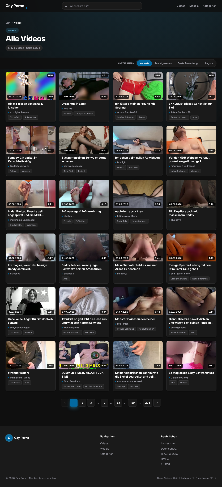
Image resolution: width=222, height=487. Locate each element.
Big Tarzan (123, 323)
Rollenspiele (30, 117)
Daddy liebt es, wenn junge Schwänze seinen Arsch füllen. (82, 266)
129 (132, 402)
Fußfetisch (80, 221)
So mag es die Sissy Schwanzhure (191, 372)
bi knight (121, 162)
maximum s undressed (183, 166)
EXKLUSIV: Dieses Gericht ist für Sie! (190, 105)
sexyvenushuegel (73, 166)
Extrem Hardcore (71, 386)
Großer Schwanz (125, 117)
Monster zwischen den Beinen (135, 319)
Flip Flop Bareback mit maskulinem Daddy (183, 213)
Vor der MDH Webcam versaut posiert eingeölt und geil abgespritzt (189, 159)
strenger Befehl (18, 372)
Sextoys (121, 386)
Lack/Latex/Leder (84, 113)
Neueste (144, 63)
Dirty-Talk (15, 117)
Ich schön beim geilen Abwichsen (137, 157)
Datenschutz (169, 448)
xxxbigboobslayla (19, 112)
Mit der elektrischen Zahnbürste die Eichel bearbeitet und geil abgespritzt (136, 374)
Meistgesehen (163, 63)
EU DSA (165, 464)
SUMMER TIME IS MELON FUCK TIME (83, 374)
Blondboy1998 (71, 327)
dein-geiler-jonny (180, 273)
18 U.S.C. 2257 (169, 453)
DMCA (165, 459)
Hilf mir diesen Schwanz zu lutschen (26, 105)
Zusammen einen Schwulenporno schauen (84, 159)
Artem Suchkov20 (127, 112)
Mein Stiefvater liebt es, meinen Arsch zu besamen (136, 266)
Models (194, 5)
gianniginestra (178, 327)
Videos (181, 5)
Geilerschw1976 (179, 377)
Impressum (168, 443)
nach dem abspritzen (129, 211)
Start (8, 22)
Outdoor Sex (16, 225)
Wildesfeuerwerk (19, 166)
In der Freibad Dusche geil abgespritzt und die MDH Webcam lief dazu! (25, 213)
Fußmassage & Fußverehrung (81, 211)
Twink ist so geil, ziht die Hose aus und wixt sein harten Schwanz (84, 320)
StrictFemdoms (72, 381)
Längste (208, 63)
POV (193, 332)
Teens (142, 117)
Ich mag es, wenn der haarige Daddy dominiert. (27, 266)
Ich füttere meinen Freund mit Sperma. (135, 105)
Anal (65, 278)
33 (118, 402)
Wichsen (26, 171)
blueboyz (69, 216)
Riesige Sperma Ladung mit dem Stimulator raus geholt (190, 266)
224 (147, 402)
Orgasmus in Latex (74, 103)
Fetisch (67, 113)
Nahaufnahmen (178, 171)
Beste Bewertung (188, 63)
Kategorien (209, 5)
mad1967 (68, 108)
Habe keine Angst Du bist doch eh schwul (30, 320)
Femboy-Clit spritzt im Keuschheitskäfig (22, 159)
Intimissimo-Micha (127, 216)
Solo (194, 117)
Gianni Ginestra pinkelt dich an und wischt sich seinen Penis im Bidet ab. (190, 321)
